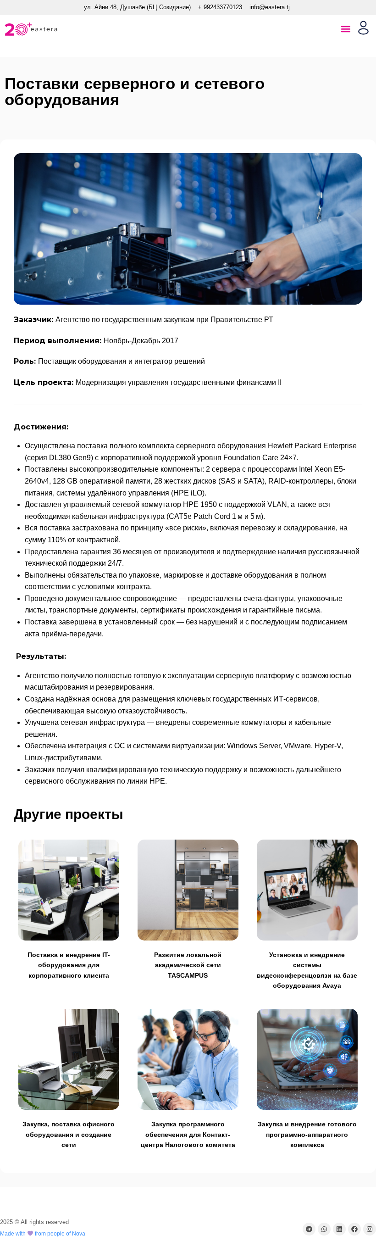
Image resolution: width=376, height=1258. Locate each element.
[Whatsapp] (324, 1229)
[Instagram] (369, 1229)
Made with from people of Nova (42, 1233)
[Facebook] (354, 1229)
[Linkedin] (339, 1229)
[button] (345, 29)
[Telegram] (309, 1229)
